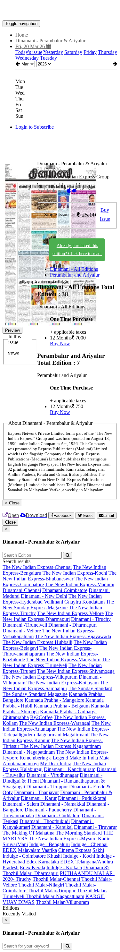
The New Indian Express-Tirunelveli (56, 662)
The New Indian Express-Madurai (79, 584)
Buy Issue (105, 214)
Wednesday (27, 58)
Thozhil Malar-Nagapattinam (55, 896)
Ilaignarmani (48, 734)
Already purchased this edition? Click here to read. (77, 249)
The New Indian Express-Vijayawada (73, 636)
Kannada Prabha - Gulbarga (68, 711)
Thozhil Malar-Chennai (57, 879)
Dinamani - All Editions (74, 269)
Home (21, 35)
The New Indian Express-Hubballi (37, 642)
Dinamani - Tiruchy (91, 619)
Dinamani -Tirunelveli (25, 625)
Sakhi (98, 850)
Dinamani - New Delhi (44, 596)
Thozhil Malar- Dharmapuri (31, 873)
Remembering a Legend (44, 757)
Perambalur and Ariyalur (75, 275)
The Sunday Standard (90, 688)
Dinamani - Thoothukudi (45, 821)
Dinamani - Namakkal (62, 804)
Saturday (73, 52)
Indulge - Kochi (79, 856)
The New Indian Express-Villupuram (40, 677)
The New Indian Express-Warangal (54, 723)
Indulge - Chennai (89, 844)
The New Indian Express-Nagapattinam (60, 746)
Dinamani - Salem (21, 804)
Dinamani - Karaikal (52, 827)
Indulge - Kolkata (64, 867)
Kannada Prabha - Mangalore (54, 700)
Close (10, 522)
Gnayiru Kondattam (84, 602)
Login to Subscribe (34, 127)
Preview (12, 330)
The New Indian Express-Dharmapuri (58, 616)
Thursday (107, 52)
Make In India (83, 757)
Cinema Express (74, 850)
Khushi (54, 856)
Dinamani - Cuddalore (57, 815)
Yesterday (53, 52)
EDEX (10, 850)
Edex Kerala (32, 867)
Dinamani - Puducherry (48, 809)
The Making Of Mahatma (28, 833)
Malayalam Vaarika (37, 850)
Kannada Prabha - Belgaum (62, 705)
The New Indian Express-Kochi (75, 573)
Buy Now (60, 343)
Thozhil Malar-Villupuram (62, 902)
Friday (90, 52)
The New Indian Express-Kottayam (63, 682)
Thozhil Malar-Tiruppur (52, 890)
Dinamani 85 (96, 867)
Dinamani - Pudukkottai (82, 798)
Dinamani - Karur (39, 798)
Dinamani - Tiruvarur (95, 827)
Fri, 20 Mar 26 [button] (30, 46)
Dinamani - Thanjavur (36, 792)
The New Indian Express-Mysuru (63, 838)
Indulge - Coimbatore (24, 856)
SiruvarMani (15, 844)
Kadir (103, 838)
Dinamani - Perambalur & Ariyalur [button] (50, 40)
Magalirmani (75, 734)
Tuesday (48, 58)
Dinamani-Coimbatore (64, 590)
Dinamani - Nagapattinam (29, 752)
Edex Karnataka (42, 861)
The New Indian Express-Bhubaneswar (59, 575)
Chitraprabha (16, 717)
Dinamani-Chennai (22, 590)
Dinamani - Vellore (22, 630)
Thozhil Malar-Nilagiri (41, 885)
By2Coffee (41, 717)
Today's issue (28, 52)
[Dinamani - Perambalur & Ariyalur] (60, 11)
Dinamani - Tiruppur (47, 786)
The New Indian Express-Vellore (70, 613)
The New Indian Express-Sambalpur (55, 685)
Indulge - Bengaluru (49, 844)
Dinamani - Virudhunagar (52, 775)
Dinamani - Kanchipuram (69, 769)
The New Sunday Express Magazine (58, 604)
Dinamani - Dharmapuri (72, 625)
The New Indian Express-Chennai (37, 567)
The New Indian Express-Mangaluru (63, 659)
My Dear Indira (55, 763)
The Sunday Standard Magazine (35, 694)
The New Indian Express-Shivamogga (76, 671)
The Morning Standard (79, 833)
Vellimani (53, 602)
